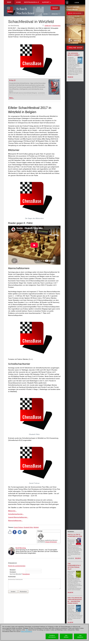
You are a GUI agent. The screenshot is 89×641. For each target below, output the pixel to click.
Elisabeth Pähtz (28, 527)
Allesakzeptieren (80, 636)
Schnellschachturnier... (16, 514)
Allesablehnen (66, 636)
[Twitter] (19, 532)
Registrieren (26, 574)
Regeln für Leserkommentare (16, 566)
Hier (27, 630)
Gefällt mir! (48, 25)
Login (77, 2)
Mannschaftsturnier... (15, 520)
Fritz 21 (12, 80)
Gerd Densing (21, 548)
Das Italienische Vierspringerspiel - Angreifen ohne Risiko (75, 600)
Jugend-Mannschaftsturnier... (18, 517)
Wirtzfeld (36, 527)
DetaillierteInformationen (52, 636)
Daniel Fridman (18, 527)
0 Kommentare (56, 25)
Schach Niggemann (51, 542)
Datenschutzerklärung (26, 631)
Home (18, 2)
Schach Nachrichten (25, 11)
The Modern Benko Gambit (74, 54)
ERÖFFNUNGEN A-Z (31, 2)
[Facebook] (14, 532)
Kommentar (12, 576)
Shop (9, 2)
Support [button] (46, 2)
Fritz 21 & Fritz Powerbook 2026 (75, 535)
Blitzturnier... (12, 511)
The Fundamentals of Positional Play (74, 566)
